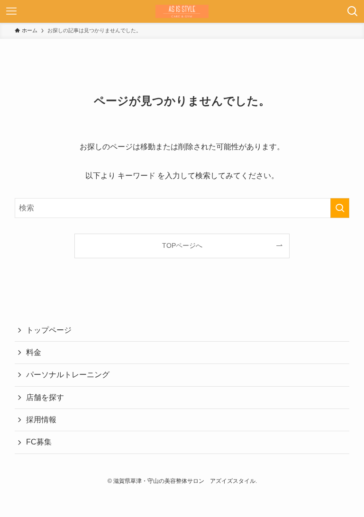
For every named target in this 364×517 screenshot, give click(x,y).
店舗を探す (45, 397)
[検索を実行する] (339, 208)
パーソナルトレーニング (67, 375)
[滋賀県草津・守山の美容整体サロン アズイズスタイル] (182, 11)
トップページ (49, 330)
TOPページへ (182, 245)
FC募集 (39, 442)
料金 (33, 352)
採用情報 (41, 420)
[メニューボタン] (11, 11)
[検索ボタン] (352, 11)
